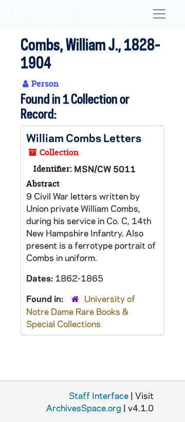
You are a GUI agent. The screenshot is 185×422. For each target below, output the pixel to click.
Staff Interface (98, 395)
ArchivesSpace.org (83, 407)
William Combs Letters (83, 137)
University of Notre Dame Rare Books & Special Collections (80, 311)
